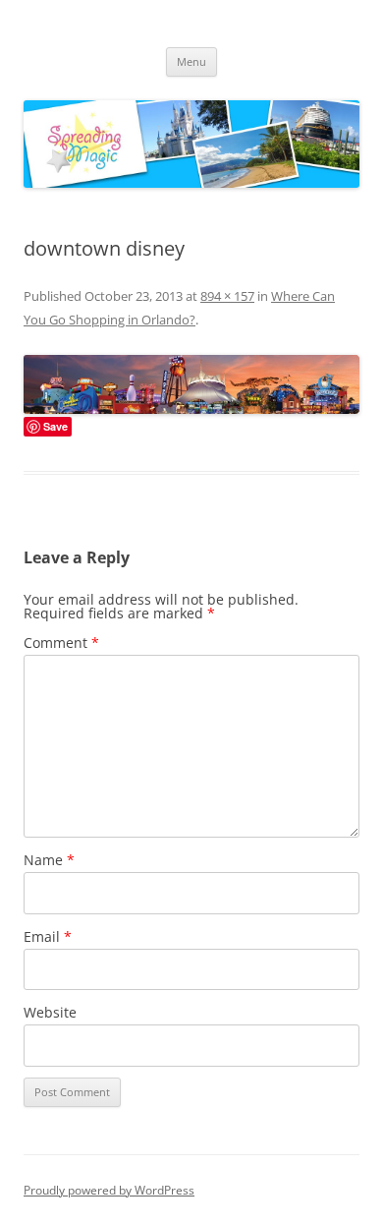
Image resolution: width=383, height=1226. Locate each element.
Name (49, 859)
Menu (191, 61)
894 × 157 (227, 296)
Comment (61, 642)
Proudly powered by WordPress (109, 1190)
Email (48, 936)
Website (50, 1012)
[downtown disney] (191, 384)
